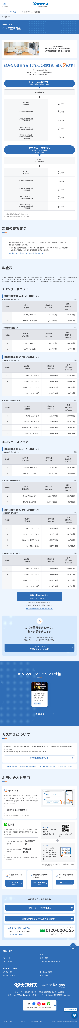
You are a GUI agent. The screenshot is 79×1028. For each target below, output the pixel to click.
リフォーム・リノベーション (50, 961)
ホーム (5, 12)
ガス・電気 (12, 12)
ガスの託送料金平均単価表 (46, 766)
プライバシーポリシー (8, 1021)
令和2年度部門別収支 (65, 766)
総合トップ (18, 992)
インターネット (7, 958)
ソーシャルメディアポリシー (36, 1021)
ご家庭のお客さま (30, 992)
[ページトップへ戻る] (73, 946)
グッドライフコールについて (19, 934)
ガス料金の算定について (39, 758)
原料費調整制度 (12, 766)
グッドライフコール (14, 883)
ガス (4, 954)
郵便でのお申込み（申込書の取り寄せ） (39, 918)
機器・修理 (44, 958)
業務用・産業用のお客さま (47, 992)
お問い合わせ (44, 975)
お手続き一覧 (7, 972)
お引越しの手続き (46, 972)
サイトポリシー (21, 1021)
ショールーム (64, 882)
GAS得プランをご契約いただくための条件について (25, 253)
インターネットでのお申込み (39, 907)
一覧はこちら (39, 714)
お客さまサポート (8, 975)
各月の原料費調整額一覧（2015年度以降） (39, 609)
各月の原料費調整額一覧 (28, 766)
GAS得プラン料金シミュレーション (39, 647)
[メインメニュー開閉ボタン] (75, 5)
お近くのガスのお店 (39, 883)
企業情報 (61, 992)
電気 (41, 954)
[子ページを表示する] (19, 11)
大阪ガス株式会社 (22, 995)
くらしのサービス (8, 961)
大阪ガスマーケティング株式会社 (42, 995)
